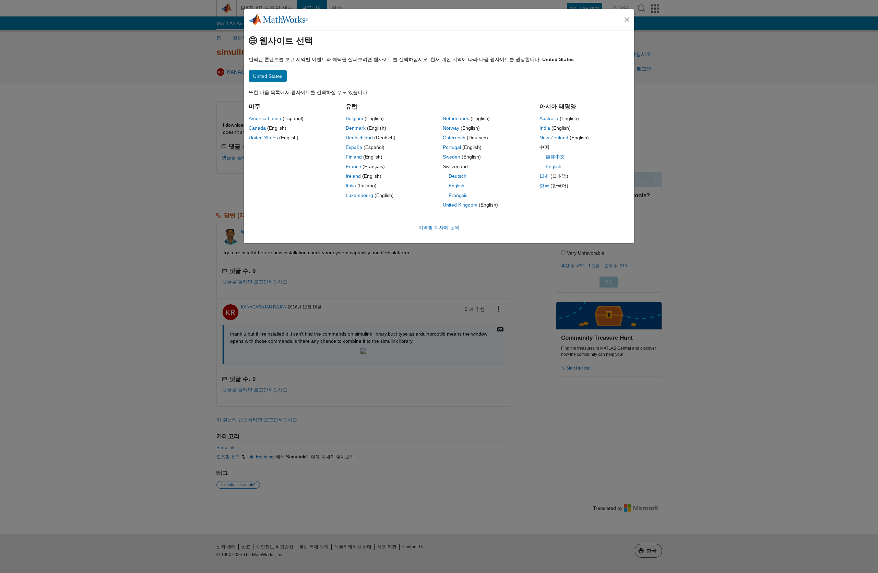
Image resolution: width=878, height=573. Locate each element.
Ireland (353, 176)
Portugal (452, 147)
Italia (351, 185)
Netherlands (456, 118)
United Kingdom (460, 205)
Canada (257, 128)
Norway (451, 128)
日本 (544, 176)
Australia (548, 118)
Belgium (354, 118)
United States (263, 137)
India (544, 128)
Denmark (356, 128)
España (354, 147)
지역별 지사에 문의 (439, 227)
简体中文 (555, 157)
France (353, 166)
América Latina (265, 118)
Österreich (454, 137)
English (456, 185)
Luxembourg (359, 195)
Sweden (451, 157)
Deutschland (359, 137)
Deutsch (457, 176)
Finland (354, 157)
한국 (544, 185)
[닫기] (627, 19)
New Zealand (553, 137)
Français (458, 195)
